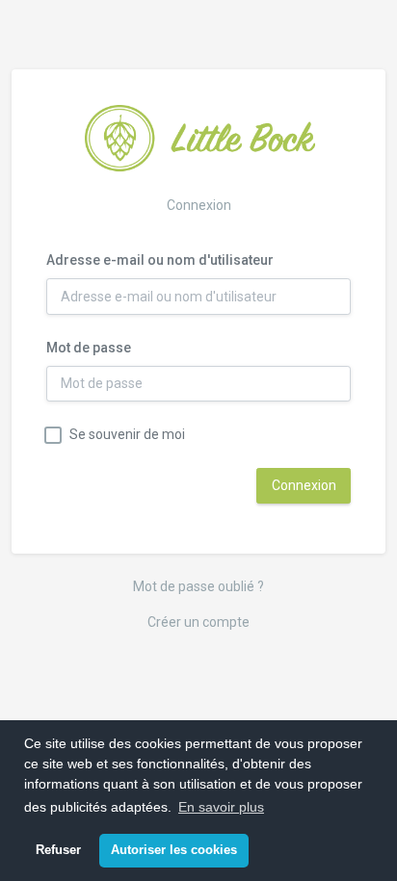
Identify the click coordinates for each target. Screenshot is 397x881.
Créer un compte (198, 622)
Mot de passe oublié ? (198, 586)
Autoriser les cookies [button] (174, 850)
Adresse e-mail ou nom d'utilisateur (160, 260)
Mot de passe (88, 347)
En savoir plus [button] (221, 807)
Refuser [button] (58, 850)
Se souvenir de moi (127, 434)
